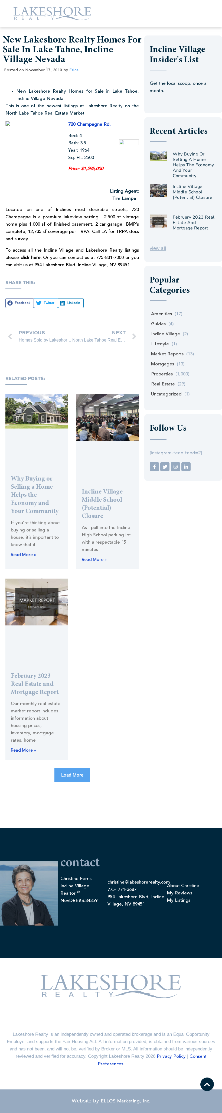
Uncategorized (166, 394)
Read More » (23, 555)
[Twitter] (164, 466)
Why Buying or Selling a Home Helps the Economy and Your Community (34, 495)
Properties (162, 374)
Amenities (161, 314)
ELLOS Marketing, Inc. (126, 1101)
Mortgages (162, 364)
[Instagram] (175, 466)
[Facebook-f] (154, 466)
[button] (19, 303)
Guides (158, 324)
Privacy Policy (171, 1056)
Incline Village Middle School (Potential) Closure (193, 192)
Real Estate (163, 384)
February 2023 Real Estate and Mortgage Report (35, 684)
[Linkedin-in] (186, 466)
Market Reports (167, 354)
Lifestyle (160, 344)
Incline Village (165, 334)
